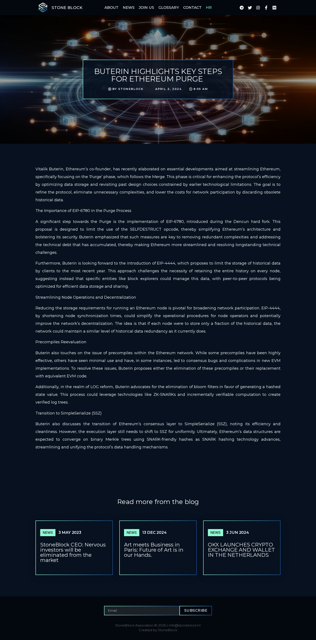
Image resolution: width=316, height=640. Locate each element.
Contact (192, 7)
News (129, 7)
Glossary (168, 7)
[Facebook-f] (266, 7)
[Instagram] (258, 7)
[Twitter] (250, 7)
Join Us (146, 7)
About (111, 7)
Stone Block (67, 7)
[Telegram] (242, 7)
